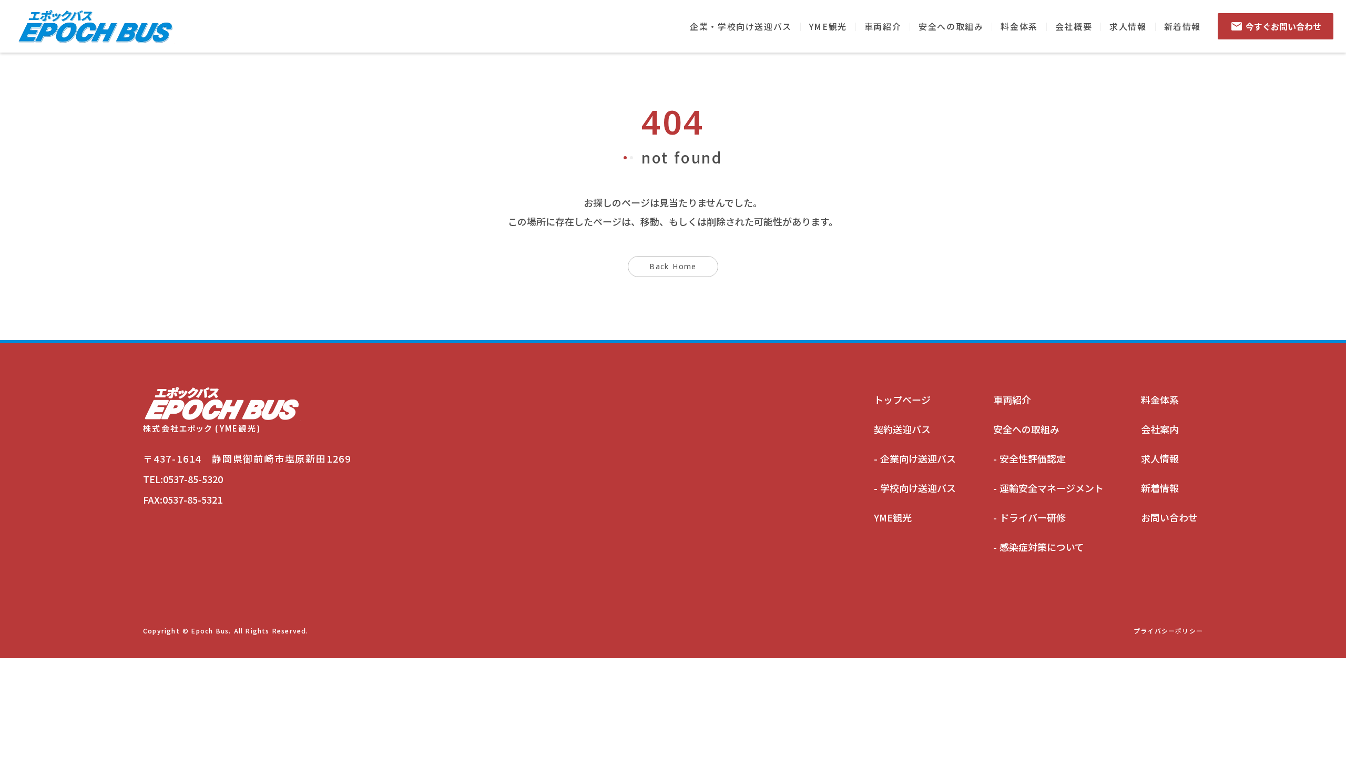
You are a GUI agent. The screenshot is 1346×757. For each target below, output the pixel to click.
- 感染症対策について (1038, 547)
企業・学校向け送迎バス (741, 26)
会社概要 (1073, 26)
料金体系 (1019, 26)
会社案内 (1160, 429)
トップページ (902, 399)
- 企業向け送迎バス (915, 458)
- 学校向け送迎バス (915, 488)
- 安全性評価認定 (1029, 458)
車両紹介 (882, 26)
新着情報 (1182, 26)
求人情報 (1127, 26)
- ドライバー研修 (1029, 517)
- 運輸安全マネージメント (1048, 488)
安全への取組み (951, 26)
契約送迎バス (902, 429)
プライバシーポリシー (1168, 630)
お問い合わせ (1169, 517)
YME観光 (828, 26)
